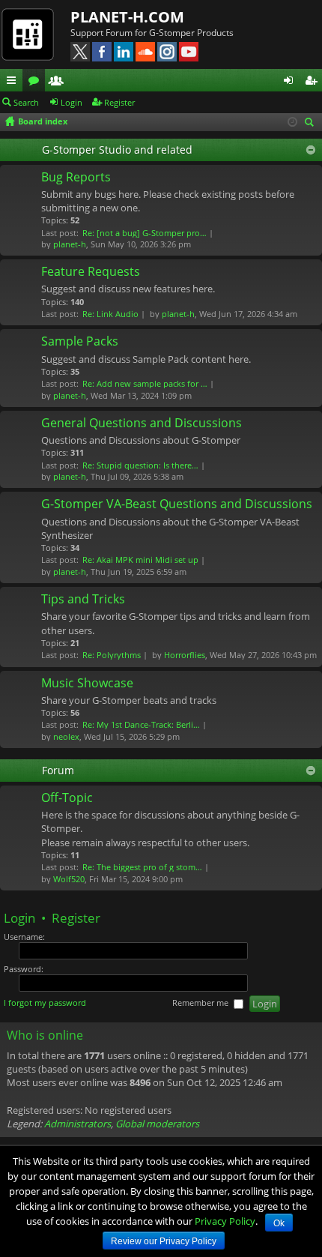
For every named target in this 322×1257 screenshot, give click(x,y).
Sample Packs (79, 341)
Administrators (77, 1123)
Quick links (14, 82)
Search (26, 102)
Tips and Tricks (83, 599)
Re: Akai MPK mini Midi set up (140, 559)
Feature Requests (90, 272)
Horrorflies (184, 654)
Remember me (201, 1002)
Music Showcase (87, 683)
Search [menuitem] (311, 123)
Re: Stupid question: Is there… (140, 465)
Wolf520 (69, 878)
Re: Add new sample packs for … (144, 383)
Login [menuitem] (291, 82)
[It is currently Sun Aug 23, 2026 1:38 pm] (292, 121)
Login (71, 102)
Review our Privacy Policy (163, 1241)
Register (119, 102)
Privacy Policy (225, 1221)
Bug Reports (76, 177)
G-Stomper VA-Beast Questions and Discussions (176, 504)
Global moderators (157, 1123)
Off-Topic (67, 798)
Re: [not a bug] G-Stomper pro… (144, 232)
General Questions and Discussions (141, 423)
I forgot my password (45, 1002)
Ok (279, 1223)
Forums (36, 82)
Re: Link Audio (110, 313)
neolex (66, 736)
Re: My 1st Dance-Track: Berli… (141, 724)
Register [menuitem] (314, 82)
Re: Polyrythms (111, 654)
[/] (35, 33)
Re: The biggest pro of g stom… (142, 866)
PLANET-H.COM (127, 17)
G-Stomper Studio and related (117, 149)
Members (59, 82)
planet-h (69, 244)
